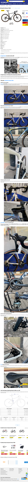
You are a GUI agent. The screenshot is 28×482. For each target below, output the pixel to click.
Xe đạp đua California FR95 (21, 435)
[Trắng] (25, 13)
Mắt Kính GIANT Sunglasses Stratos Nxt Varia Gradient (4, 450)
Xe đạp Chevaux (3, 55)
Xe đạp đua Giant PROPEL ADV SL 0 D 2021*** (13, 436)
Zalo (26, 475)
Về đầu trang (26, 478)
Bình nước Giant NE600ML (13, 450)
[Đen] (23, 13)
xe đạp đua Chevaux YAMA (8, 80)
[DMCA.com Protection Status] (24, 477)
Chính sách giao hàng (3, 470)
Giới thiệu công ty (20, 470)
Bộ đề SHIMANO (3, 222)
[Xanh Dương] (26, 13)
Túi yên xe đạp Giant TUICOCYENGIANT (20, 450)
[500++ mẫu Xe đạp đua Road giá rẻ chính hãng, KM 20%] (5, 1)
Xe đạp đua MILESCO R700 (4, 435)
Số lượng (23, 14)
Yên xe (1, 364)
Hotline (26, 473)
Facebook (26, 477)
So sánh (3, 438)
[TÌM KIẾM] (24, 1)
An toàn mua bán (11, 470)
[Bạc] (24, 13)
